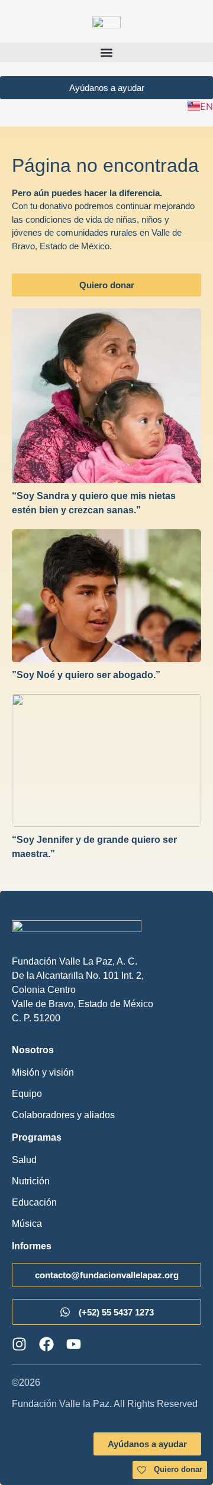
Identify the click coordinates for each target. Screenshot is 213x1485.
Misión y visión (43, 1072)
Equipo (27, 1094)
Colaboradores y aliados (63, 1115)
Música (27, 1224)
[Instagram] (19, 1344)
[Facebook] (46, 1344)
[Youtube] (73, 1344)
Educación (34, 1202)
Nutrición (31, 1181)
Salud (24, 1160)
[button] (106, 52)
